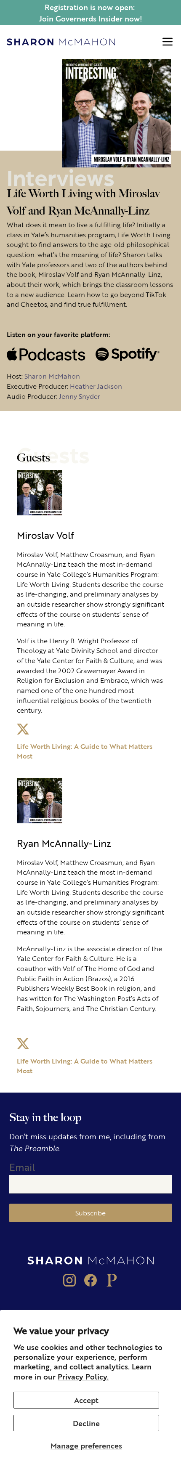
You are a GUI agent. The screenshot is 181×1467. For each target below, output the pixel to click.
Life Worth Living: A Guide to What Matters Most (84, 751)
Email (22, 1167)
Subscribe (90, 1212)
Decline (86, 1423)
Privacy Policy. (83, 1376)
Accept (86, 1400)
